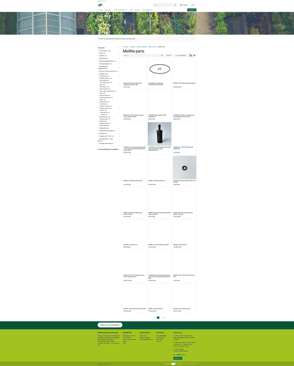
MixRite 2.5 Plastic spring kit (156, 180)
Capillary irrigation (104, 123)
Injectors (103, 114)
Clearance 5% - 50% (105, 136)
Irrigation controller (105, 106)
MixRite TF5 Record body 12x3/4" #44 (135, 308)
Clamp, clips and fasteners (107, 91)
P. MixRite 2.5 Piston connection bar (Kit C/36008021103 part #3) (183, 115)
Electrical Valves (104, 95)
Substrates (102, 58)
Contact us (178, 358)
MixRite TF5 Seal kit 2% (180, 244)
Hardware (102, 133)
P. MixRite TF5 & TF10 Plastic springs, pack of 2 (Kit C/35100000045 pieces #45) (159, 276)
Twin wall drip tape (104, 82)
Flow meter (103, 104)
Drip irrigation (103, 76)
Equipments (102, 128)
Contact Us (192, 10)
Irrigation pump (104, 119)
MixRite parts (104, 117)
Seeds (101, 53)
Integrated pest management (103, 67)
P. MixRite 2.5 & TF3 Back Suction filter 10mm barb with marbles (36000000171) (159, 148)
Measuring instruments (106, 130)
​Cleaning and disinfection (106, 61)
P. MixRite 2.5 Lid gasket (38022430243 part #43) (155, 83)
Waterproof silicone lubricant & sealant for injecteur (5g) (133, 83)
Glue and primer (104, 89)
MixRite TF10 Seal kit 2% (155, 308)
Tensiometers (103, 102)
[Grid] (191, 55)
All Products (103, 50)
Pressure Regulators (105, 97)
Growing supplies (104, 64)
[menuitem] (101, 9)
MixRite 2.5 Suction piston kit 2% (133, 180)
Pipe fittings (103, 86)
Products (125, 47)
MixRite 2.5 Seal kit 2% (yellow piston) (184, 83)
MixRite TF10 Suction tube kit (181, 308)
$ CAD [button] (169, 55)
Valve (101, 93)
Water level (103, 121)
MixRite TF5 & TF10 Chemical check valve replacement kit (134, 275)
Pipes (101, 84)
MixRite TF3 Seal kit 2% (130, 244)
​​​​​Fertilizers (102, 55)
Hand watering (103, 80)
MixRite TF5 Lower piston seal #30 (158, 244)
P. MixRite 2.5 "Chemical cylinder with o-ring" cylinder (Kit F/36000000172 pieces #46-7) (134, 148)
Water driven (103, 112)
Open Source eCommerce (188, 364)
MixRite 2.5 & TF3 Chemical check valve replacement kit (133, 115)
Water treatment (104, 125)
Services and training (105, 143)
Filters (101, 99)
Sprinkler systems (104, 78)
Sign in (193, 5)
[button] (181, 55)
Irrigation (101, 74)
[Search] (175, 5)
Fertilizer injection (104, 108)
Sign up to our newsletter (110, 325)
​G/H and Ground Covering (107, 71)
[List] (194, 55)
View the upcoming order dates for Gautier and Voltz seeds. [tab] (117, 38)
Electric (102, 110)
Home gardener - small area (105, 140)
